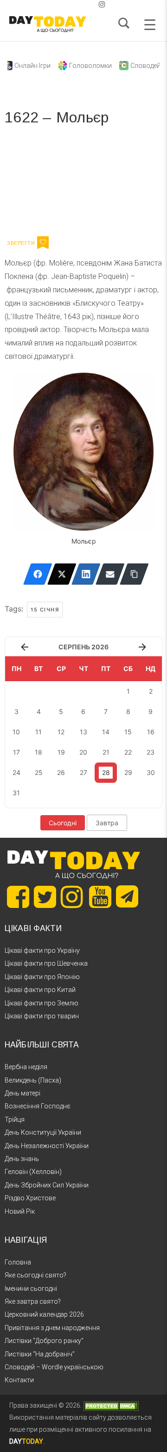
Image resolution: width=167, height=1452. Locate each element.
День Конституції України (43, 1132)
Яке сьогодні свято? (35, 1275)
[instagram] (102, 4)
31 (16, 793)
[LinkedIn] (86, 574)
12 (61, 732)
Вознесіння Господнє (38, 1106)
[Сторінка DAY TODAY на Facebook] (18, 897)
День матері (22, 1093)
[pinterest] (87, 4)
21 (106, 752)
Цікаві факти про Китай (40, 989)
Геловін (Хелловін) (33, 1171)
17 (16, 752)
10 (16, 732)
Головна (18, 1262)
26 (61, 772)
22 (128, 752)
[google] (80, 4)
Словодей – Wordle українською (54, 1367)
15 (128, 732)
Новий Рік (20, 1211)
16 (150, 732)
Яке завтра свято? (33, 1301)
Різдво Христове (30, 1198)
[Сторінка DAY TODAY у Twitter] (45, 897)
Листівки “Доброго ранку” (44, 1340)
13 (83, 732)
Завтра (107, 823)
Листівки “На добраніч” (40, 1354)
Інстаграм (103, 184)
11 (38, 732)
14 (105, 732)
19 (61, 752)
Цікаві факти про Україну (42, 950)
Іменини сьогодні (31, 1288)
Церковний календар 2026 (44, 1314)
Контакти (19, 1380)
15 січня (45, 609)
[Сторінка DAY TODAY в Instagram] (71, 897)
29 (128, 772)
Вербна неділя (26, 1067)
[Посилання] (134, 574)
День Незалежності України (47, 1146)
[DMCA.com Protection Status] (111, 1405)
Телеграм (38, 184)
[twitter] (65, 4)
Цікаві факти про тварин (42, 1016)
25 (39, 772)
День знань (22, 1158)
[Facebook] (37, 574)
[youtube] (94, 4)
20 (83, 752)
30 (151, 772)
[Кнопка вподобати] (43, 242)
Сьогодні (63, 823)
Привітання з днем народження (52, 1327)
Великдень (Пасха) (33, 1080)
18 (38, 752)
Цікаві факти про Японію (42, 976)
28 (106, 772)
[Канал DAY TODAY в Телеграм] (127, 897)
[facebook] (72, 4)
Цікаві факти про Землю (41, 1003)
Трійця (15, 1119)
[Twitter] (62, 574)
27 (83, 772)
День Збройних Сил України (47, 1185)
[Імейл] (110, 574)
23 (150, 752)
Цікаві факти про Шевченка (46, 963)
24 (16, 772)
